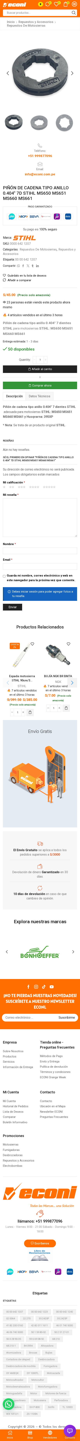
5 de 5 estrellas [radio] (49, 487)
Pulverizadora (13, 1407)
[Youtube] (52, 987)
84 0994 (28, 1345)
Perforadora (61, 1400)
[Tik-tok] (44, 987)
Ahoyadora (47, 1345)
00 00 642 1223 (39, 1311)
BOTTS (40, 951)
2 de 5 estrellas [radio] (11, 487)
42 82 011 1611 (39, 1325)
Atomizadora (13, 1352)
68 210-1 (11, 1345)
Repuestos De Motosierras (26, 25)
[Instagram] (36, 987)
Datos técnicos (39, 396)
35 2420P (44, 1318)
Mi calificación (14, 482)
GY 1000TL (33, 1373)
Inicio (11, 22)
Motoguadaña (14, 1393)
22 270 (26, 1318)
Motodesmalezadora (18, 1386)
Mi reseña (11, 495)
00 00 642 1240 (64, 1311)
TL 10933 (68, 1407)
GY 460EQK (12, 1373)
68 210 (56, 1338)
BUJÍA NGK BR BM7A (58, 676)
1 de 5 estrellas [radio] (4, 487)
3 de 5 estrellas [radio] (21, 487)
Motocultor (37, 1379)
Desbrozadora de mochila (21, 1366)
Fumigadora (50, 1366)
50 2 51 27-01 (61, 1332)
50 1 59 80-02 (38, 1332)
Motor (33, 1393)
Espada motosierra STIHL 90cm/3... (22, 678)
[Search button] (74, 13)
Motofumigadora (47, 1386)
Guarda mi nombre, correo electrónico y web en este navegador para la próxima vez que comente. (41, 578)
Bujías (48, 1352)
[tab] (14, 396)
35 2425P (62, 1318)
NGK (58, 682)
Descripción (14, 396)
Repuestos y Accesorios (35, 22)
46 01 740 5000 (64, 1325)
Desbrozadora (46, 1359)
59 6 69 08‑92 (36, 1338)
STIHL (22, 686)
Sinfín (51, 1407)
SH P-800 (35, 1407)
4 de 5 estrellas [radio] (34, 487)
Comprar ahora (41, 385)
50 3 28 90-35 (13, 1338)
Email (7, 559)
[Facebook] (28, 987)
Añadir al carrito (42, 369)
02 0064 (10, 1318)
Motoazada (53, 1373)
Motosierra (40, 1400)
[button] (8, 73)
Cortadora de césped (18, 1359)
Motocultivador (14, 1379)
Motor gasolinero (16, 1400)
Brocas (33, 1352)
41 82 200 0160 (14, 1325)
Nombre (9, 544)
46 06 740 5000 (14, 1332)
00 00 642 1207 (26, 259)
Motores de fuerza (55, 1393)
